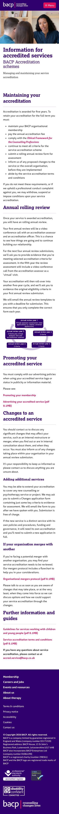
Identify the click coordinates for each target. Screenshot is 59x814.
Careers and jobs (13, 682)
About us (8, 692)
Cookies (7, 722)
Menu (51, 5)
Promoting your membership (19, 395)
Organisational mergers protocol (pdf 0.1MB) (29, 578)
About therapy (12, 697)
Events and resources (16, 687)
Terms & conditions (13, 706)
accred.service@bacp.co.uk (19, 657)
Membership (11, 676)
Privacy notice (10, 711)
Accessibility (9, 716)
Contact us (8, 727)
